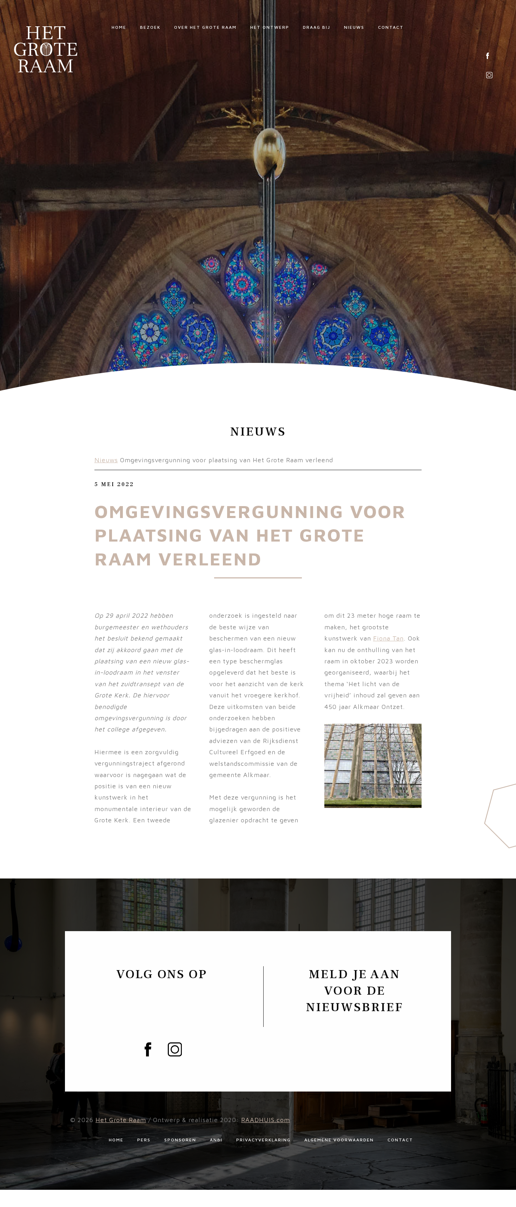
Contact (391, 27)
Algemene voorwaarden (339, 1139)
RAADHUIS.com (265, 1119)
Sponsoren (180, 1139)
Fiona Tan (388, 638)
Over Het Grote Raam (205, 27)
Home (119, 27)
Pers (144, 1139)
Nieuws (354, 27)
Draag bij (316, 27)
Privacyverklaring (263, 1139)
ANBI (216, 1139)
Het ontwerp (269, 27)
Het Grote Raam (120, 1119)
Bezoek (150, 27)
